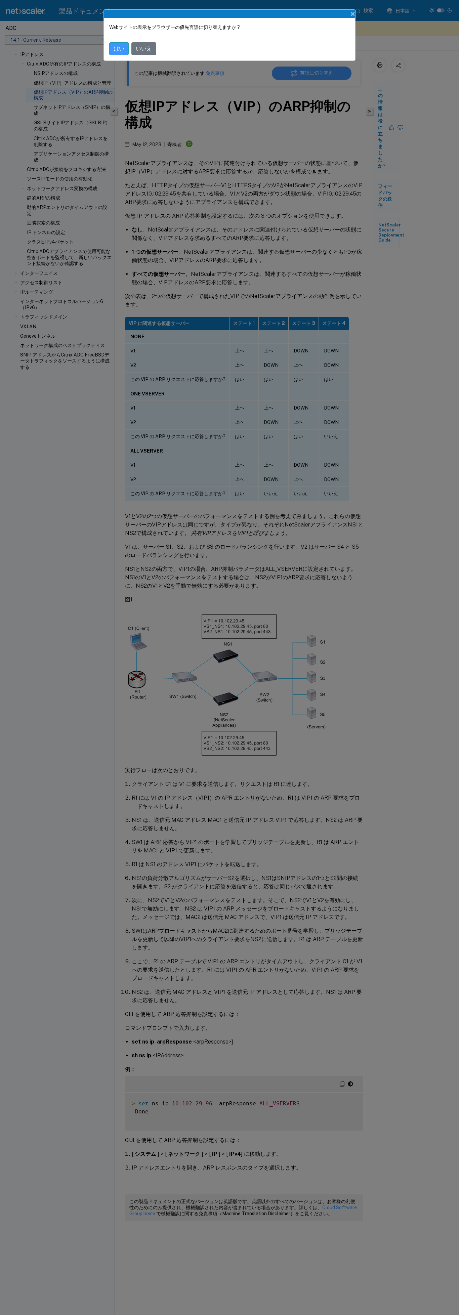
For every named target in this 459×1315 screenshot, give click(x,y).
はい (119, 48)
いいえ (144, 48)
